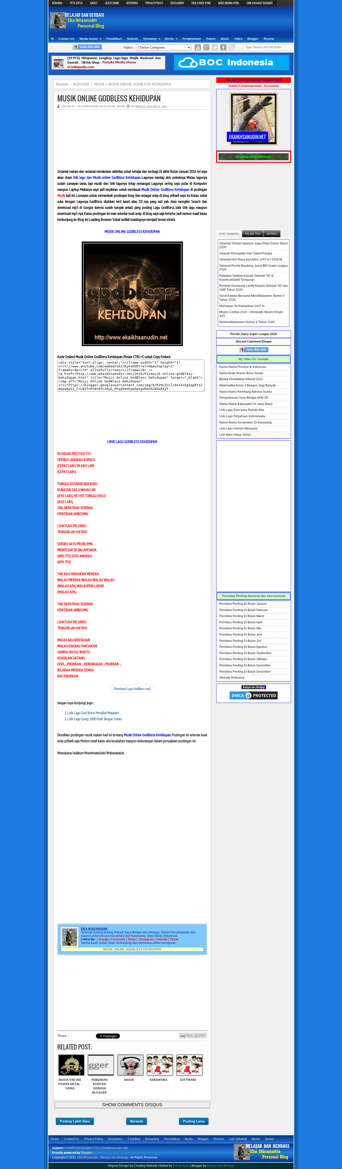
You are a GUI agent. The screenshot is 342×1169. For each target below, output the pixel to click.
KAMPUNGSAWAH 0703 (83, 1148)
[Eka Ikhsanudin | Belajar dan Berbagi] (78, 26)
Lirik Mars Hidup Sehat (234, 434)
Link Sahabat (238, 1139)
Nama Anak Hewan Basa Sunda (241, 373)
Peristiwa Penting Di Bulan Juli (240, 641)
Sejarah (132, 39)
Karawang (152, 1139)
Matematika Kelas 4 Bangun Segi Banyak (247, 385)
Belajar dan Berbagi (220, 1165)
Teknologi (149, 39)
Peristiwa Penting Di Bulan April (240, 622)
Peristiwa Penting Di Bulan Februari (243, 610)
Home (55, 1139)
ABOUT (94, 3)
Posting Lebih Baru (75, 1121)
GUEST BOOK (112, 3)
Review (269, 39)
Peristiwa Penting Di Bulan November (245, 665)
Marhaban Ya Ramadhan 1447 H (241, 306)
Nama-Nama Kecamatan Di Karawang (245, 422)
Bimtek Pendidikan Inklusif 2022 (241, 379)
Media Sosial (89, 39)
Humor (211, 39)
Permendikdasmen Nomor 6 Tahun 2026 (247, 322)
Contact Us (67, 39)
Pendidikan (114, 39)
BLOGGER (109, 106)
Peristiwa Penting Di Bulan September (245, 653)
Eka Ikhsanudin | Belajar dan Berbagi (102, 1157)
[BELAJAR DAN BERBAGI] (253, 688)
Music (225, 39)
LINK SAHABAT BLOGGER (260, 3)
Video (238, 39)
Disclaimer (115, 1139)
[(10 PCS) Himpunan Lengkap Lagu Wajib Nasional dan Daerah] (108, 69)
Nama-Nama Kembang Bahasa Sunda (245, 391)
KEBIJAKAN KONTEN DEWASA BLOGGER (99, 1086)
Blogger (253, 39)
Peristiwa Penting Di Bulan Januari (243, 604)
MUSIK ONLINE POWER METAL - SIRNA (70, 1084)
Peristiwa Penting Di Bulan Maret (241, 616)
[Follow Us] (215, 47)
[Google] (206, 47)
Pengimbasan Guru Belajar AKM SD (243, 397)
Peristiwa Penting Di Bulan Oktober (243, 659)
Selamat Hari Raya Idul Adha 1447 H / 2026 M (250, 259)
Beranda (136, 1121)
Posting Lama (194, 1121)
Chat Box (134, 1139)
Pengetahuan (191, 39)
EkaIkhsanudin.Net (115, 1148)
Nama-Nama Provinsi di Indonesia (242, 367)
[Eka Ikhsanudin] (262, 1159)
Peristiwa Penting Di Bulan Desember (245, 671)
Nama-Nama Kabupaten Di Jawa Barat (245, 404)
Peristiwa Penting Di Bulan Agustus (243, 647)
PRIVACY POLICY (154, 3)
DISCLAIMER (177, 3)
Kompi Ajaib (181, 1165)
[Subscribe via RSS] (232, 47)
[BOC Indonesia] (231, 69)
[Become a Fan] (223, 47)
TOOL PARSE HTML (201, 3)
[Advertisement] (200, 20)
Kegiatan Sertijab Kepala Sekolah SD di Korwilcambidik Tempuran (246, 277)
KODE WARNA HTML (228, 3)
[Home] (52, 39)
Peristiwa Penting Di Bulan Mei (240, 628)
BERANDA (57, 3)
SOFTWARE (188, 1080)
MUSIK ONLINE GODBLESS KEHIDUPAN (109, 98)
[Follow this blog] (87, 48)
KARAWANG (158, 1080)
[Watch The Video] (198, 47)
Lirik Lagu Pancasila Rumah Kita (241, 410)
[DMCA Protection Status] (254, 699)
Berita (169, 39)
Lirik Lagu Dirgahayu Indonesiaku (242, 416)
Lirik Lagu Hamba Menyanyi (238, 428)
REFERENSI (132, 3)
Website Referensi (231, 677)
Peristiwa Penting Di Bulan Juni (240, 634)
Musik (256, 1139)
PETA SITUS (76, 3)
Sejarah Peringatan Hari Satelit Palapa (245, 253)
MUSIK (121, 106)
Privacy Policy (93, 1139)
